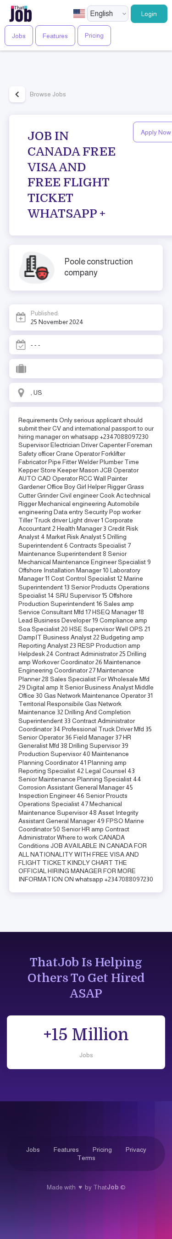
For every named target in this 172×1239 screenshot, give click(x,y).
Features (55, 35)
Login (149, 13)
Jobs (19, 35)
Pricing (94, 35)
